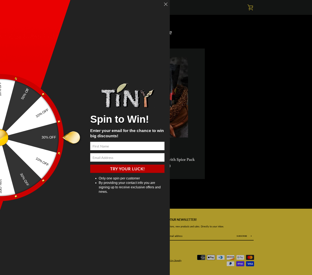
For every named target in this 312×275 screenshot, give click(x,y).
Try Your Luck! (127, 168)
